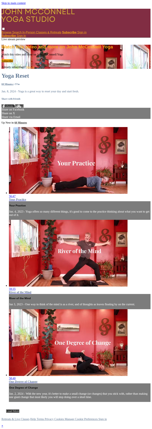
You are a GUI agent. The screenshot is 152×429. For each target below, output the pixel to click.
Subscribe (7, 60)
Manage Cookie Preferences (81, 419)
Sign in (82, 32)
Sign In (21, 35)
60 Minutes (7, 84)
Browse (6, 32)
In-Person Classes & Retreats (41, 32)
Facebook (7, 106)
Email (20, 106)
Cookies (59, 419)
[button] (3, 29)
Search (17, 32)
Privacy (49, 419)
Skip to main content (13, 3)
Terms (41, 419)
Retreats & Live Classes (15, 419)
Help (33, 419)
